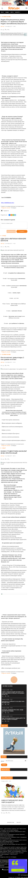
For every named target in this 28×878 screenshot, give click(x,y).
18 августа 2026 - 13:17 (7, 716)
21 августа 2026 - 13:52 (7, 689)
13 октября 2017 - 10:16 (9, 362)
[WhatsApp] (13, 215)
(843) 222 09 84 (24, 877)
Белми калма (6, 16)
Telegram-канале (5, 208)
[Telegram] (15, 215)
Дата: (2, 761)
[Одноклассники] (11, 215)
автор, (2, 26)
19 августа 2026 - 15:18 (7, 707)
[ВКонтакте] (9, 215)
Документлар (10, 822)
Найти (4, 764)
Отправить (22, 231)
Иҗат (4, 448)
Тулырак (18, 870)
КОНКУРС (17, 12)
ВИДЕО (7, 12)
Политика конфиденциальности (7, 867)
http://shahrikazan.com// (7, 202)
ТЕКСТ (2, 12)
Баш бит (19, 822)
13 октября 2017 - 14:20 (9, 243)
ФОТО (12, 12)
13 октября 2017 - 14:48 (9, 26)
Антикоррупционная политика (7, 859)
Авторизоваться (11, 231)
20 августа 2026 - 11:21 (7, 699)
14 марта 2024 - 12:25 (6, 781)
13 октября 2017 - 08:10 (9, 455)
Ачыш (4, 235)
